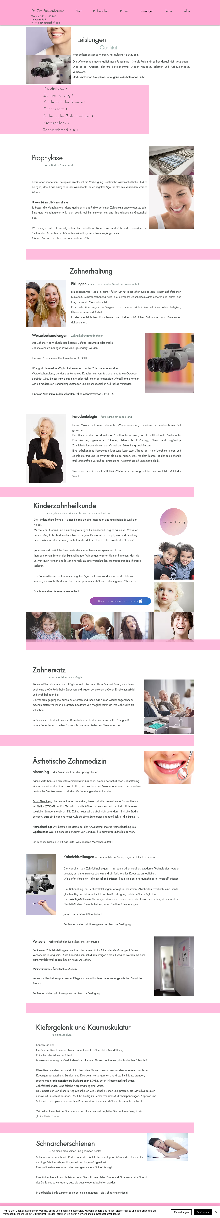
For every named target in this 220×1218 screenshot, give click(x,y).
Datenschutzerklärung (108, 1213)
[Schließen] (216, 1212)
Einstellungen (181, 1212)
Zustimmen (203, 1212)
